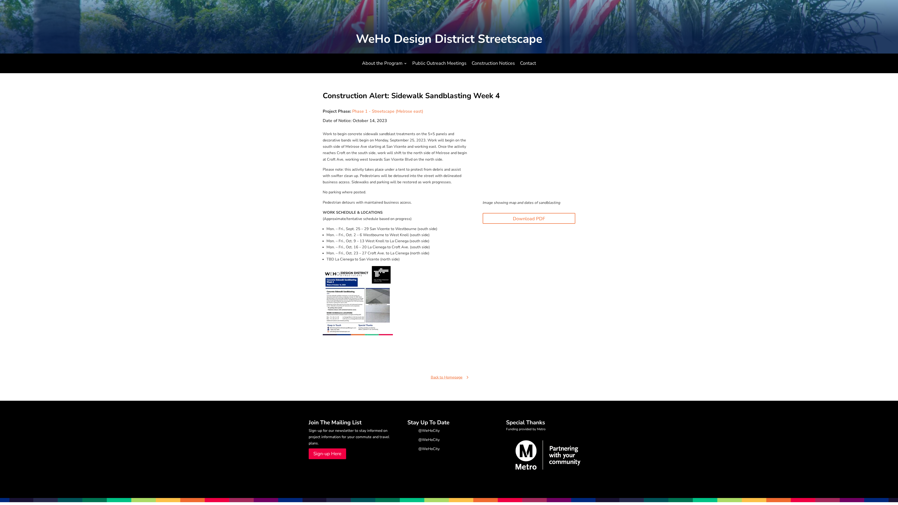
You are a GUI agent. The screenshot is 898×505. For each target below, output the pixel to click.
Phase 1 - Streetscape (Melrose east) (387, 111)
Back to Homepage (447, 377)
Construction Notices (493, 64)
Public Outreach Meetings (439, 64)
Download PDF (529, 219)
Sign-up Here (327, 454)
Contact (528, 64)
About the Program (382, 64)
